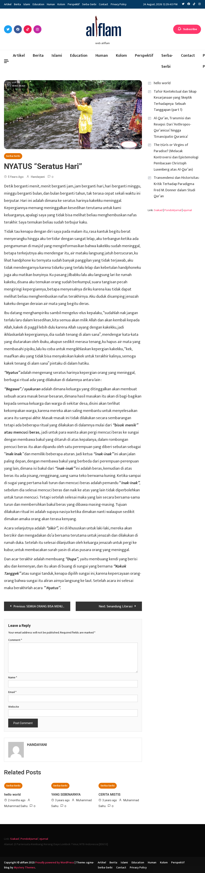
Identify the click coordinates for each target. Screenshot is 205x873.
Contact (103, 4)
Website (13, 706)
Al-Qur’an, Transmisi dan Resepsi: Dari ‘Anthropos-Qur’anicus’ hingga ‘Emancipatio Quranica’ (172, 127)
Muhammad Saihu (16, 806)
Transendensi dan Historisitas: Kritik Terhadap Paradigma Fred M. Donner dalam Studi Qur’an (176, 187)
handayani (38, 176)
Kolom (61, 4)
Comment (15, 639)
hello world (12, 794)
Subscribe (190, 29)
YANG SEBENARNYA (66, 794)
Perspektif (73, 4)
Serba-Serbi (89, 4)
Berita (17, 4)
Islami (26, 4)
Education (38, 4)
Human (51, 4)
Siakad (158, 210)
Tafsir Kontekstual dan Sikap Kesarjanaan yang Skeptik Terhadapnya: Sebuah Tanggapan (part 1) (175, 101)
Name (12, 677)
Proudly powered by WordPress (55, 862)
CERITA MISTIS (109, 794)
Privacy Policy (118, 4)
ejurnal (187, 210)
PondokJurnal (172, 210)
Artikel (7, 4)
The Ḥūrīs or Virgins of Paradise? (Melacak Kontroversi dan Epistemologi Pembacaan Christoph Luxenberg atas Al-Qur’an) (176, 157)
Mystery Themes (24, 867)
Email (12, 692)
